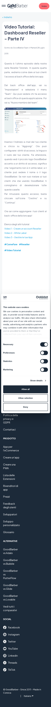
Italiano (27, 696)
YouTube (13, 648)
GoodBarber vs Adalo (10, 551)
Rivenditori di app (10, 487)
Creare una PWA (9, 466)
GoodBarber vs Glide (10, 587)
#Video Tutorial (12, 250)
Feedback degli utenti (9, 505)
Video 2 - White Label (15, 233)
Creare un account (23, 228)
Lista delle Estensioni (9, 477)
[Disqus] (25, 289)
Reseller (37, 228)
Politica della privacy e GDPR (10, 419)
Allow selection (25, 398)
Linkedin (13, 655)
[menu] (4, 6)
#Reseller (24, 244)
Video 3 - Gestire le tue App (18, 237)
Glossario (8, 532)
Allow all (25, 389)
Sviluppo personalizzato (11, 523)
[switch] (44, 353)
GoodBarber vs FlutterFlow (10, 574)
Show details (36, 380)
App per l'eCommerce (11, 448)
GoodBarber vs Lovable (10, 597)
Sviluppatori (10, 514)
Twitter (12, 641)
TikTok (11, 669)
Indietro (8, 17)
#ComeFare (10, 244)
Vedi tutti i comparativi (10, 608)
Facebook (14, 627)
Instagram (14, 634)
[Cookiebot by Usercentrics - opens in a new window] (36, 297)
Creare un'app (11, 457)
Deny (25, 407)
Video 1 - (9, 228)
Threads (12, 662)
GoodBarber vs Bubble (10, 561)
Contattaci (9, 429)
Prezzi (6, 496)
